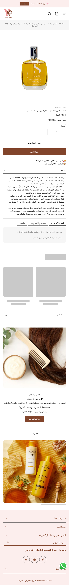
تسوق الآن (24, 4)
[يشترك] (8, 542)
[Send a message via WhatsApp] (63, 566)
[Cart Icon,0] (56, 13)
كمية (63, 125)
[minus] (62, 132)
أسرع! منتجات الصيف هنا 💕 (40, 4)
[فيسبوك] (42, 559)
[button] (34, 143)
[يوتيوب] (26, 559)
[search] (49, 13)
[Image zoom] (34, 68)
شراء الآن (34, 152)
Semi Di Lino (60, 107)
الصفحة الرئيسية (57, 23)
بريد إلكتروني (58, 542)
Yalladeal (41, 580)
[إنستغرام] (34, 559)
